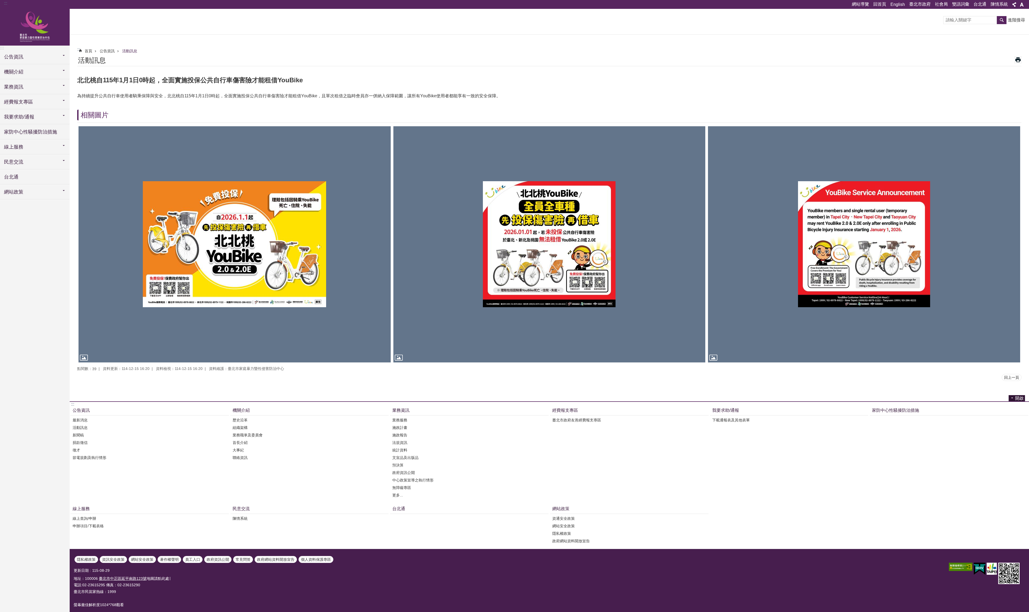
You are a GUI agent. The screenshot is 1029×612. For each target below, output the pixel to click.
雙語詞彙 (960, 4)
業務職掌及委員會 (248, 435)
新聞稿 (78, 435)
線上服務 (81, 508)
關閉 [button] (1014, 4)
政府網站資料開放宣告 (571, 541)
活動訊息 (129, 51)
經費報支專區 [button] (18, 102)
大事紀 (238, 450)
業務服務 (399, 420)
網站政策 (560, 508)
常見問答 (243, 559)
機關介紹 (241, 410)
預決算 (398, 465)
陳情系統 (999, 4)
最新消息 (80, 420)
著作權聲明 (169, 559)
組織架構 (240, 427)
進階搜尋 (1016, 20)
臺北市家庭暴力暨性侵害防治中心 (35, 27)
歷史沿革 (240, 420)
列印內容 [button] (1018, 59)
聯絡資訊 (240, 457)
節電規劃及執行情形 (89, 457)
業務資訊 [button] (13, 87)
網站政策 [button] (13, 192)
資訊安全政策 (113, 559)
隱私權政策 (561, 533)
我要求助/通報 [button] (19, 117)
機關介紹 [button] (13, 72)
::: (5, 3)
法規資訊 (399, 442)
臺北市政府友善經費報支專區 (576, 420)
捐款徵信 (80, 442)
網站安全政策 (563, 526)
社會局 (941, 4)
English (897, 4)
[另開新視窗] (960, 567)
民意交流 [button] (13, 162)
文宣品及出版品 (405, 457)
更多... (397, 495)
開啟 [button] (1019, 398)
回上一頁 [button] (1011, 377)
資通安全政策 (563, 518)
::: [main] (78, 49)
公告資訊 (107, 51)
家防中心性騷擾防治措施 (30, 132)
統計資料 (399, 450)
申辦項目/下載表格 (88, 526)
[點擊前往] (235, 244)
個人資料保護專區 (316, 559)
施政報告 (399, 435)
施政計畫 (399, 427)
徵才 (76, 450)
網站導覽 (860, 4)
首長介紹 (240, 442)
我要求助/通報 (725, 410)
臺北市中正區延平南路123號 (123, 578)
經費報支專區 (565, 410)
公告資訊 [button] (13, 57)
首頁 (88, 51)
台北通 (980, 4)
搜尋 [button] (1001, 20)
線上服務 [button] (13, 147)
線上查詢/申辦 (84, 518)
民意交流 (241, 508)
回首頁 (879, 4)
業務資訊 (400, 410)
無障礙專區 (401, 487)
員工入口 (192, 559)
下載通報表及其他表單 (731, 420)
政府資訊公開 (403, 472)
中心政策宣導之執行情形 (413, 480)
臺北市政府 (920, 4)
